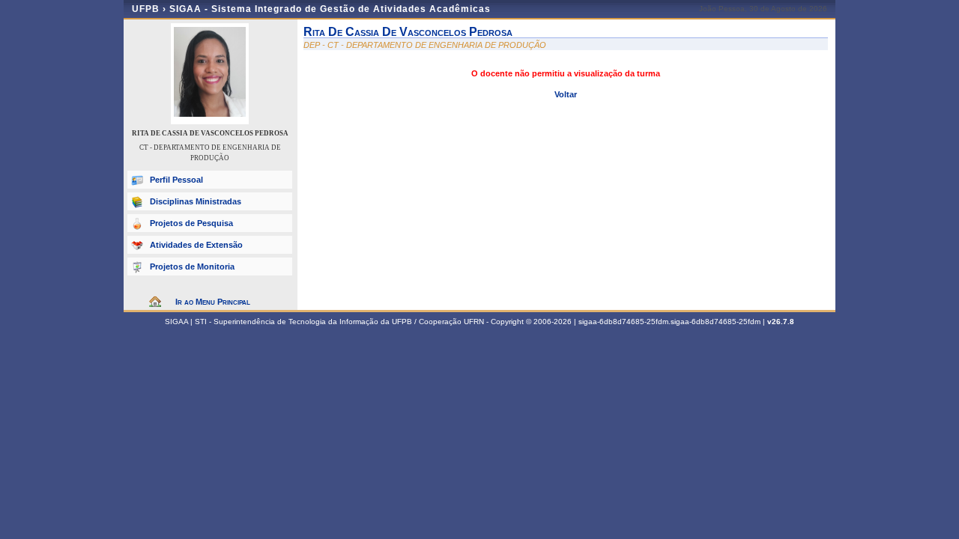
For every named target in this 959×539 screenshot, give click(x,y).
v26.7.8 (780, 321)
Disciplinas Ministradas (195, 201)
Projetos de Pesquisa (191, 223)
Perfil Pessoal (176, 179)
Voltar (565, 94)
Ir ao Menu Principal (212, 301)
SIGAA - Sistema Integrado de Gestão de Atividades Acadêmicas (330, 9)
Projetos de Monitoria (192, 266)
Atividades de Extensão (196, 244)
